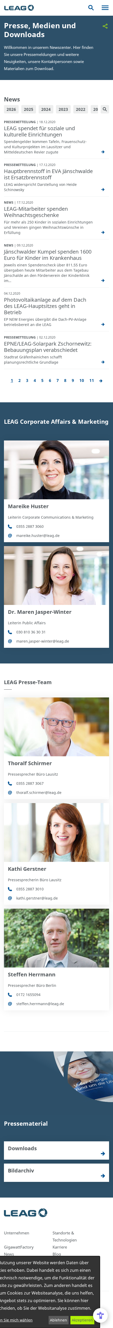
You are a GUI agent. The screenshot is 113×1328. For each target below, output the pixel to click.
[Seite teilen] (105, 26)
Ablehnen (58, 1320)
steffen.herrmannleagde (40, 1003)
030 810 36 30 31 (31, 631)
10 (81, 380)
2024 (46, 109)
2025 (28, 109)
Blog (57, 1254)
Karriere (60, 1247)
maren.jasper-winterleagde (42, 641)
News (9, 1254)
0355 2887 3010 (30, 888)
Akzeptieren (82, 1320)
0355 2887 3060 (30, 526)
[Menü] (105, 7)
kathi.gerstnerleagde (37, 898)
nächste (100, 381)
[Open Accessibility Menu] (100, 1315)
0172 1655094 (28, 994)
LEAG (19, 8)
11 (91, 380)
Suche (91, 7)
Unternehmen (16, 1232)
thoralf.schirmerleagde (38, 792)
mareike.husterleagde (38, 535)
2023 (63, 109)
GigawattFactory (19, 1247)
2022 (80, 109)
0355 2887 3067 (30, 783)
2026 (11, 109)
